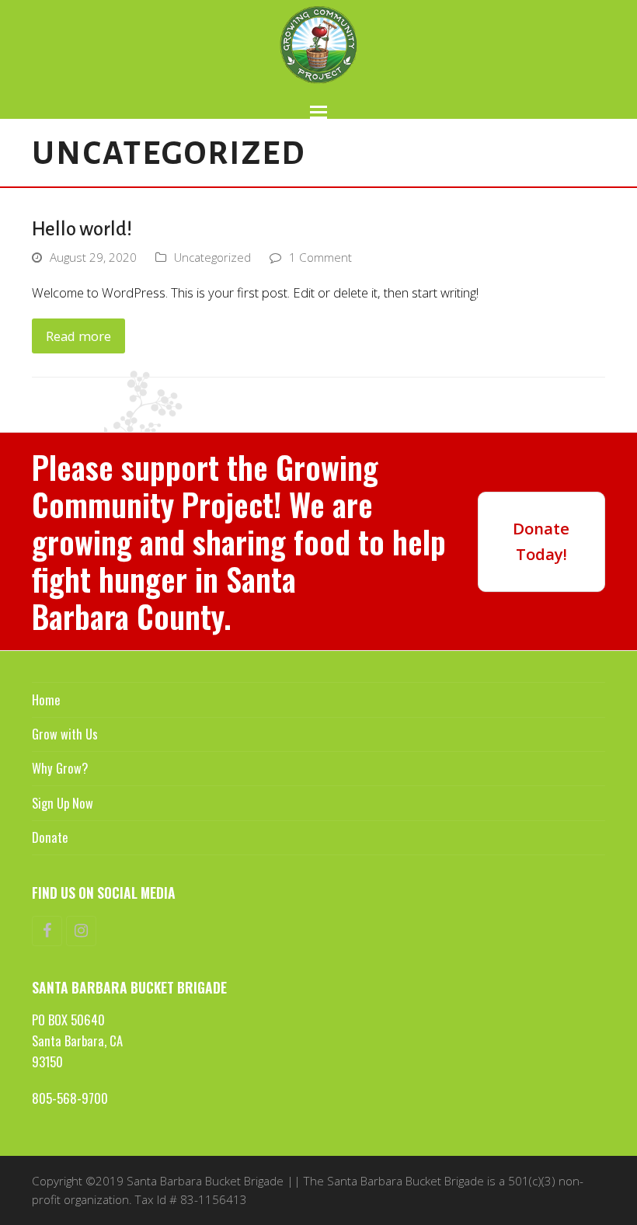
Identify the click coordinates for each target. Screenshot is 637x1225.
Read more (78, 336)
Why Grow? (60, 768)
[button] (318, 112)
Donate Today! (541, 541)
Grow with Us (65, 733)
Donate (50, 837)
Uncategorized (212, 257)
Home (46, 699)
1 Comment (320, 257)
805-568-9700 (70, 1098)
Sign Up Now (62, 803)
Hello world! (82, 229)
